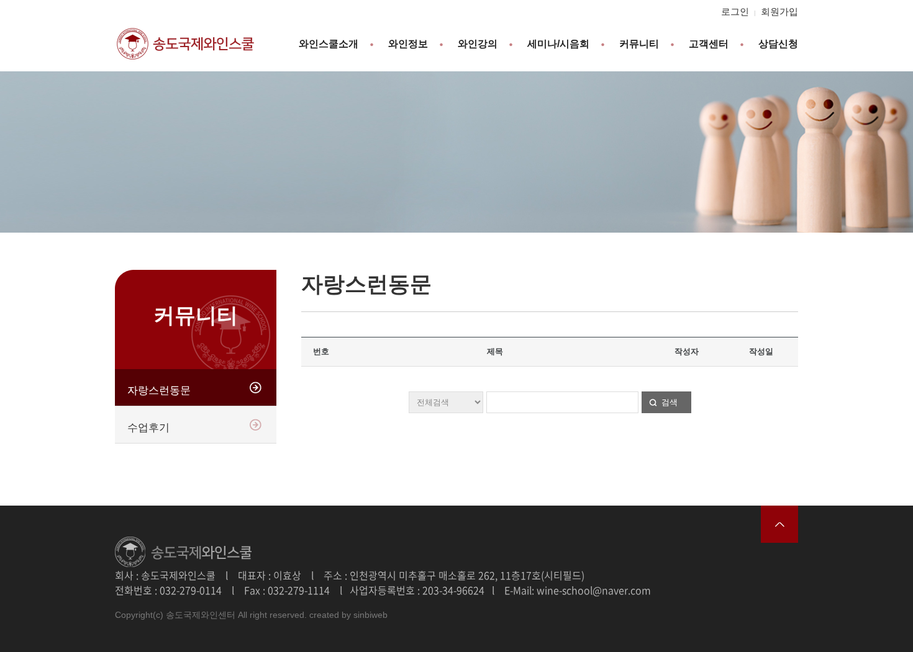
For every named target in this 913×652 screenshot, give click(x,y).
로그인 (735, 11)
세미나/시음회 (558, 43)
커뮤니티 (639, 43)
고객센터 (709, 43)
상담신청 (778, 43)
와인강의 (477, 43)
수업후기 (148, 428)
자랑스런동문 (159, 390)
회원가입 (779, 11)
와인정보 (408, 43)
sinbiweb (370, 615)
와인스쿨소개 (328, 43)
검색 (669, 402)
